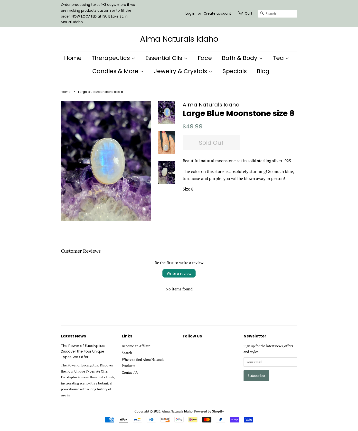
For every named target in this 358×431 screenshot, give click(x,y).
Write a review (179, 273)
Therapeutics (111, 58)
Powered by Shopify (209, 411)
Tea (279, 58)
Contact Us (130, 372)
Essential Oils (164, 58)
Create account (217, 13)
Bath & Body (240, 58)
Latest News (73, 336)
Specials (235, 71)
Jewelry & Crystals (181, 71)
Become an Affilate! (136, 346)
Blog (263, 71)
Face (205, 58)
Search (127, 352)
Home (73, 58)
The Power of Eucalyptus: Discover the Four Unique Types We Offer (83, 351)
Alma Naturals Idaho (179, 39)
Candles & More (116, 71)
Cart (248, 13)
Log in (190, 13)
